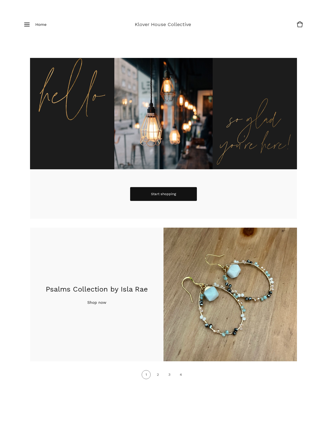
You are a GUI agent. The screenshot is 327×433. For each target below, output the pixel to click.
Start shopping (163, 194)
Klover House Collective (163, 24)
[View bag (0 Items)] (300, 26)
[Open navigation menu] (27, 24)
